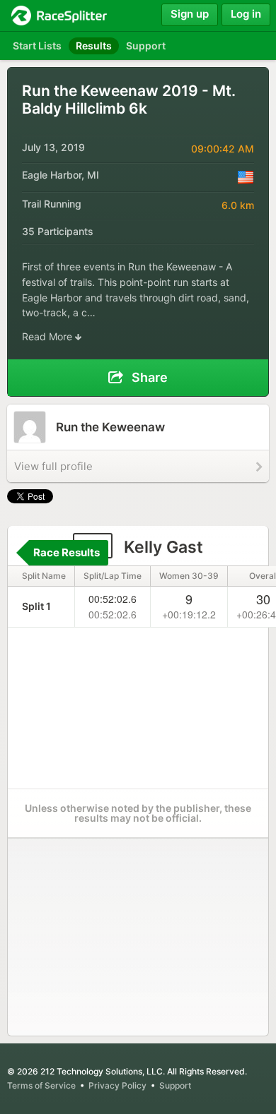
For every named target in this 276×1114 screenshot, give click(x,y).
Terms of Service (41, 1085)
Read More (48, 336)
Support (175, 1085)
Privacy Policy (117, 1085)
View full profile (53, 466)
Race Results (66, 552)
